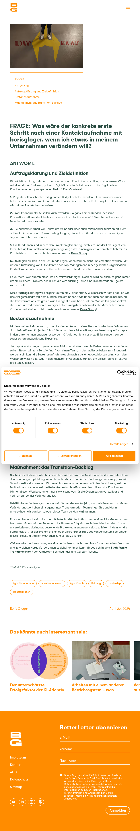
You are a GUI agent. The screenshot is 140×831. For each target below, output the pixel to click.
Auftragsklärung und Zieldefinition (37, 91)
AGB (13, 772)
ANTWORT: (22, 85)
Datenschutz (19, 779)
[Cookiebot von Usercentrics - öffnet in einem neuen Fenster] (120, 372)
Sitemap (16, 787)
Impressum (18, 757)
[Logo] (28, 7)
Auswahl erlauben (70, 455)
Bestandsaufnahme (27, 97)
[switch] (53, 430)
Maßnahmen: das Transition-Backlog (38, 102)
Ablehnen (26, 455)
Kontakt (15, 765)
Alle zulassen (114, 455)
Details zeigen (119, 444)
